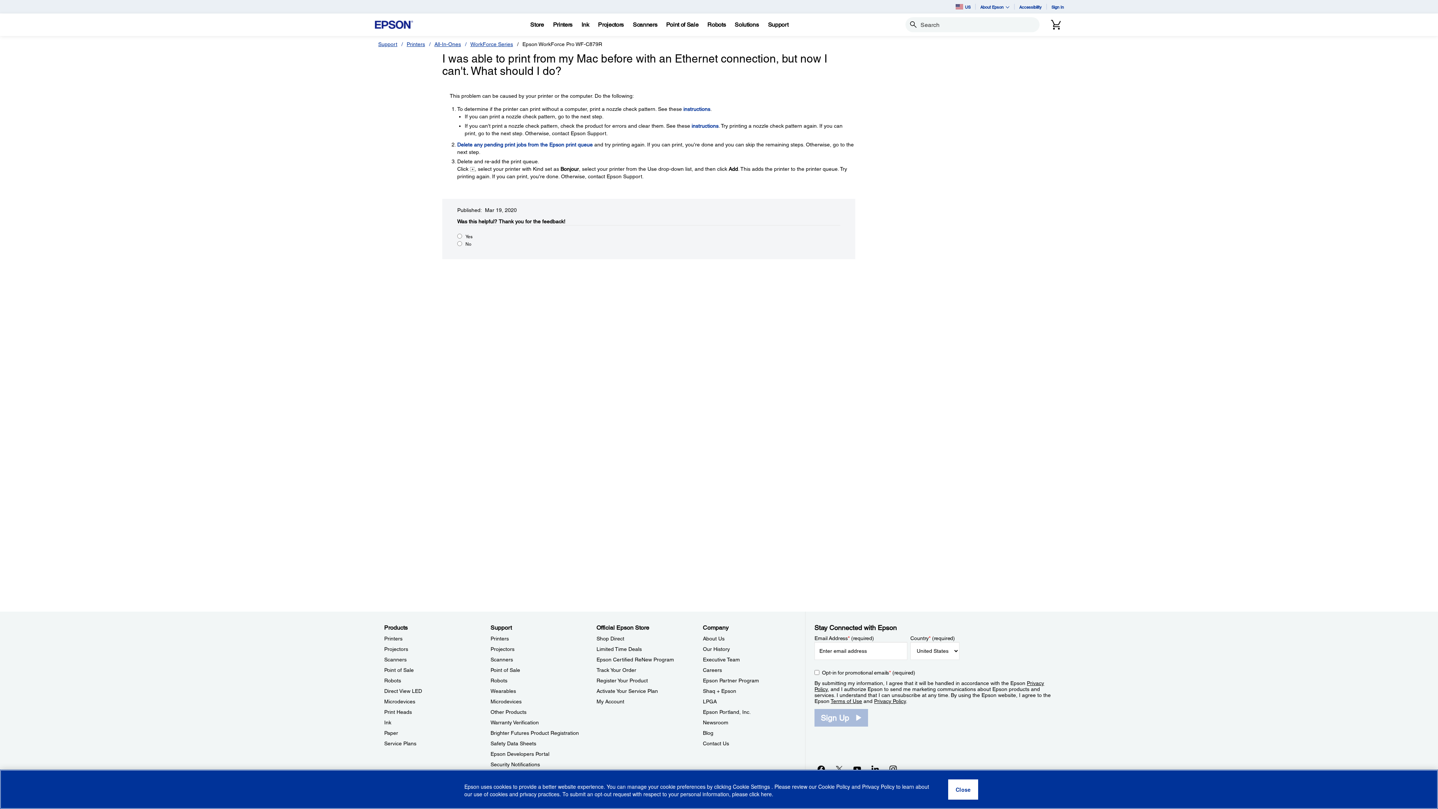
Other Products (509, 712)
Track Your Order (616, 670)
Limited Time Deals (619, 649)
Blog (708, 733)
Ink (387, 722)
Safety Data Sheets (513, 743)
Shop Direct (610, 639)
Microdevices (399, 702)
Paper (391, 733)
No (468, 244)
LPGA (710, 702)
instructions (696, 109)
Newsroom (715, 722)
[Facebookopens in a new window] (821, 769)
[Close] (963, 789)
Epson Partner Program (731, 681)
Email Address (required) (844, 638)
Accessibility (1030, 6)
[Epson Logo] (393, 25)
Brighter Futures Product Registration (535, 733)
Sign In (1058, 6)
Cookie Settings (752, 786)
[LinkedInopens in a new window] (875, 769)
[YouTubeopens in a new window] (857, 769)
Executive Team (721, 660)
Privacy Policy (890, 701)
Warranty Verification (515, 722)
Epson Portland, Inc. (727, 712)
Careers (712, 670)
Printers (416, 44)
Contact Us (716, 743)
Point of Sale (399, 670)
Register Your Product (622, 681)
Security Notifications (515, 764)
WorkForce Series (491, 44)
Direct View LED (403, 691)
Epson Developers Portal (520, 754)
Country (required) (932, 638)
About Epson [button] (992, 6)
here (766, 794)
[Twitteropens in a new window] (839, 769)
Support (387, 44)
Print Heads (398, 712)
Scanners (395, 660)
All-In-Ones (447, 44)
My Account (610, 702)
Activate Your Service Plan (627, 691)
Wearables (503, 691)
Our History (716, 649)
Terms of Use (846, 701)
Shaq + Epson (719, 691)
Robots (392, 681)
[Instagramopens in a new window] (893, 769)
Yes (469, 236)
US (968, 6)
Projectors (396, 649)
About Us (714, 639)
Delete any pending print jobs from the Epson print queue (525, 145)
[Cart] (1056, 24)
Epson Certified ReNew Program (635, 660)
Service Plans (400, 743)
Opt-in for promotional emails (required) (868, 673)
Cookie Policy (834, 786)
